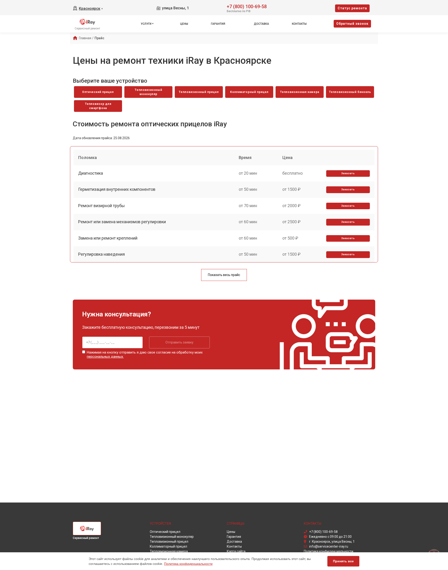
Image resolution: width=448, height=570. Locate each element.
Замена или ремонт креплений (107, 238)
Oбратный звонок (352, 23)
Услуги (146, 23)
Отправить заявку (179, 342)
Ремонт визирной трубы (101, 205)
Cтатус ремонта (352, 8)
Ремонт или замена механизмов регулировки (122, 221)
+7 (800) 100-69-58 (247, 6)
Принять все (343, 561)
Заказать (348, 173)
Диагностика (90, 173)
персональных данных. (105, 356)
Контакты (299, 23)
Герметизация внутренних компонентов (116, 189)
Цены (184, 23)
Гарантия (218, 23)
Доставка (261, 23)
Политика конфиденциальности (188, 564)
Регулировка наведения (101, 254)
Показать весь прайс (224, 275)
